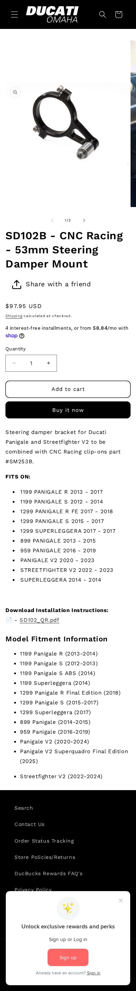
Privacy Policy (33, 890)
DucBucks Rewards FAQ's (48, 873)
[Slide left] (52, 220)
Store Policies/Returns (45, 857)
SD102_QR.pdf (39, 620)
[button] (14, 14)
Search (24, 808)
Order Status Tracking (44, 841)
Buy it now (68, 410)
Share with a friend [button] (58, 284)
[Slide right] (84, 220)
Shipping (13, 316)
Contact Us (30, 824)
